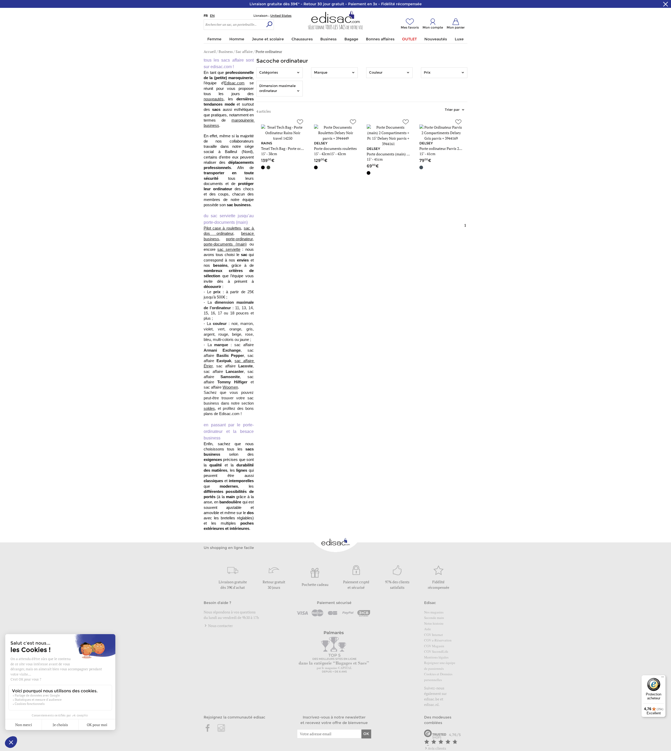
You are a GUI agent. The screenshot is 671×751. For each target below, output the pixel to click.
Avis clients (437, 748)
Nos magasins (433, 612)
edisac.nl (431, 704)
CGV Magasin (434, 646)
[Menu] (662, 678)
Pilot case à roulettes (222, 228)
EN (212, 16)
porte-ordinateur (239, 239)
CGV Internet (433, 634)
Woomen (230, 387)
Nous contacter (220, 625)
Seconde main (434, 617)
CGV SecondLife (436, 651)
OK (366, 733)
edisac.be (431, 698)
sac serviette (228, 249)
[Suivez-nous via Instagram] (221, 728)
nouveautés (214, 99)
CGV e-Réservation (438, 640)
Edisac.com (234, 83)
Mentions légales (436, 657)
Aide (427, 629)
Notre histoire (433, 623)
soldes (209, 408)
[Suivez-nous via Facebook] (208, 728)
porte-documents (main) (225, 244)
